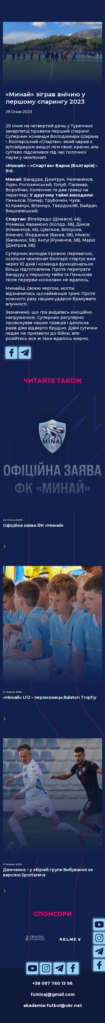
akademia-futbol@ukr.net (52, 1005)
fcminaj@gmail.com (53, 994)
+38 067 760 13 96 (52, 983)
